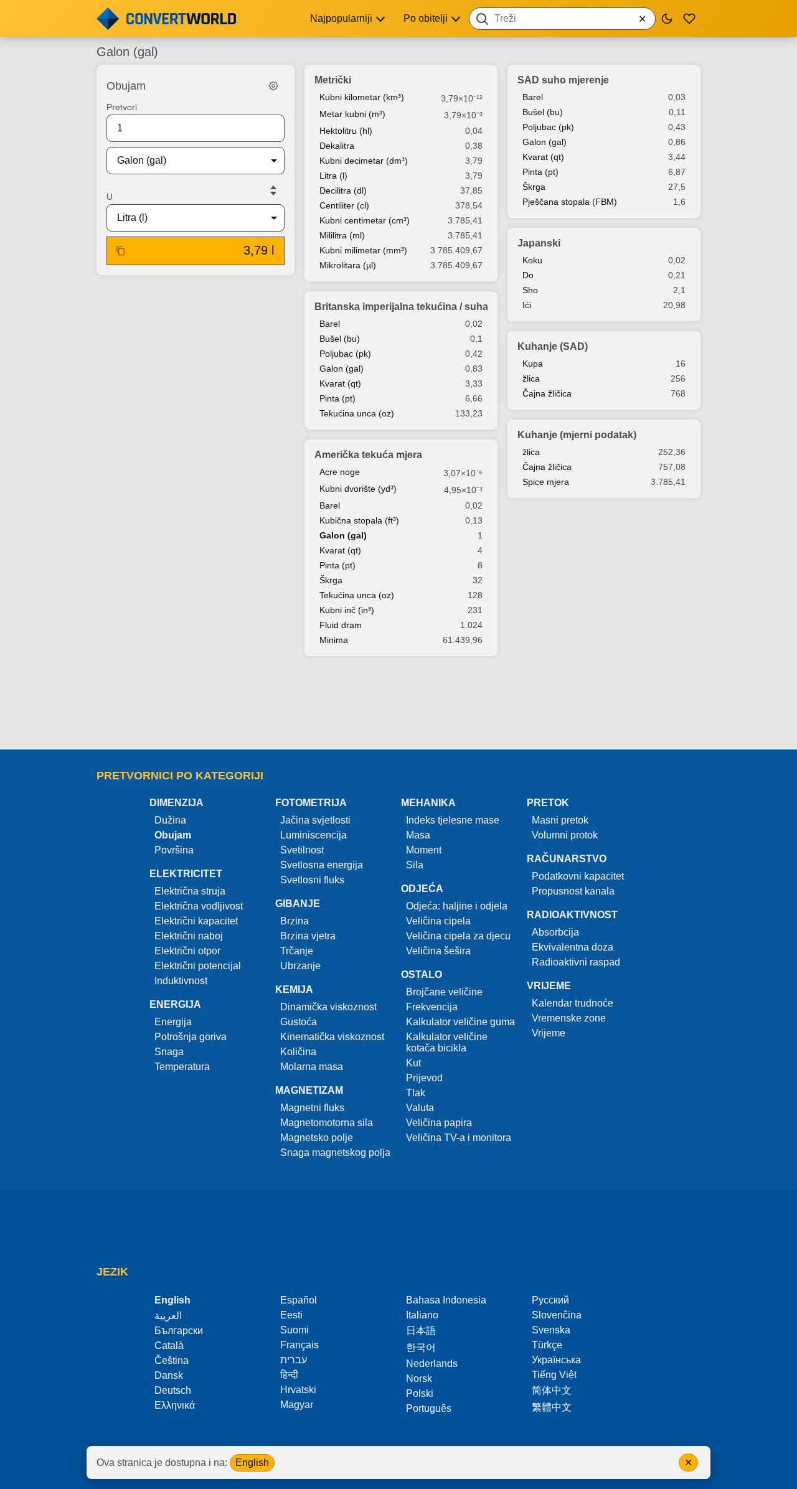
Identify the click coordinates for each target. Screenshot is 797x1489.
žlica (531, 378)
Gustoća (298, 1022)
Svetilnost (302, 850)
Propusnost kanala (573, 891)
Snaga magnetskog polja (335, 1152)
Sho (530, 290)
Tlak (415, 1092)
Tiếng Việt (554, 1374)
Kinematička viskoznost (332, 1036)
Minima (333, 640)
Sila (414, 865)
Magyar (296, 1404)
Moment (423, 850)
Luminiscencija (313, 835)
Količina (298, 1051)
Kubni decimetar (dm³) (363, 161)
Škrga (330, 580)
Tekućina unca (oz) (356, 413)
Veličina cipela (438, 921)
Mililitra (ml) (342, 235)
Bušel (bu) (339, 339)
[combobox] (562, 18)
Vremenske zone (569, 1018)
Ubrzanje (300, 966)
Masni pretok (560, 820)
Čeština (171, 1360)
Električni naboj (188, 936)
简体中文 (552, 1390)
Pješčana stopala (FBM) (569, 202)
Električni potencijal (197, 966)
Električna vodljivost (198, 906)
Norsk (419, 1378)
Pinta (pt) (337, 398)
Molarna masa (311, 1066)
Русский (550, 1300)
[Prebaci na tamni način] (667, 18)
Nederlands (432, 1363)
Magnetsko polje (316, 1137)
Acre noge (339, 472)
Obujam (172, 835)
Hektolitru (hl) (345, 131)
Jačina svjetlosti (315, 820)
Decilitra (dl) (343, 190)
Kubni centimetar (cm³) (364, 220)
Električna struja (189, 891)
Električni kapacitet (196, 921)
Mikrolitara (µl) (347, 265)
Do (528, 275)
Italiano (422, 1315)
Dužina (170, 820)
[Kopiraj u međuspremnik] (121, 251)
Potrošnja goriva (190, 1036)
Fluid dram (340, 625)
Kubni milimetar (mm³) (363, 250)
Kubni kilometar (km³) (361, 97)
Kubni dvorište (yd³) (358, 489)
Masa (418, 835)
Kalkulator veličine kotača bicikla (447, 1042)
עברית (293, 1360)
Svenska (551, 1330)
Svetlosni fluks (312, 880)
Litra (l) (333, 176)
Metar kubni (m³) (352, 114)
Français (299, 1345)
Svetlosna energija (321, 865)
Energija (173, 1022)
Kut (413, 1063)
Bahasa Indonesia (446, 1300)
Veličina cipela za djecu (458, 936)
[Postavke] (273, 86)
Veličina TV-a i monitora (458, 1137)
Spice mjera (545, 482)
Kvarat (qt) (340, 383)
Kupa (532, 364)
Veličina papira (439, 1122)
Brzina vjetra (308, 936)
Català (169, 1345)
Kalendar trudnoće (572, 1003)
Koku (532, 260)
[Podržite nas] (689, 18)
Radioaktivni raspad (576, 962)
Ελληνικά (174, 1405)
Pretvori (121, 107)
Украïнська (556, 1360)
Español (298, 1300)
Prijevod (424, 1078)
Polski (419, 1393)
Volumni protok (565, 835)
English (252, 1462)
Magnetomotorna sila (326, 1122)
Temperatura (182, 1066)
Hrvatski (298, 1389)
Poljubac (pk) (345, 354)
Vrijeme (548, 1033)
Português (428, 1408)
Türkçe (547, 1345)
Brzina (294, 921)
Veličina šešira (438, 951)
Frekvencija (432, 1007)
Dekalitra (336, 146)
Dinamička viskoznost (328, 1007)
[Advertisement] (398, 704)
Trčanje (296, 951)
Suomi (294, 1330)
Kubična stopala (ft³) (359, 520)
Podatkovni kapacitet (578, 876)
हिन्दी (289, 1374)
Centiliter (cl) (344, 205)
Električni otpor (187, 951)
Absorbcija (555, 932)
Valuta (420, 1107)
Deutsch (172, 1390)
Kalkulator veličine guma (460, 1022)
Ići (526, 305)
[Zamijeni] (273, 190)
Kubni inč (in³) (346, 610)
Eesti (291, 1315)
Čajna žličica (547, 393)
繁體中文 (552, 1407)
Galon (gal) (341, 368)
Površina (174, 850)
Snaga (169, 1051)
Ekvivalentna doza (572, 947)
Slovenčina (557, 1315)
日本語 (421, 1330)
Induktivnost (180, 980)
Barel (329, 324)
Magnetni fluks (312, 1107)
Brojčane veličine (444, 992)
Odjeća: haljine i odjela (456, 906)
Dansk (168, 1375)
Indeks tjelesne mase (452, 820)
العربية (168, 1315)
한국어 (421, 1347)
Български (178, 1330)
